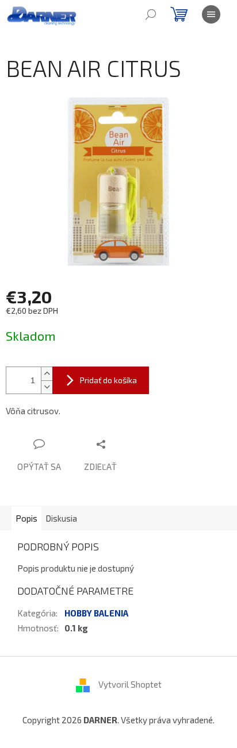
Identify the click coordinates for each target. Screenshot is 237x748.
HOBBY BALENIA (96, 613)
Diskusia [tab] (61, 518)
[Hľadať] (150, 14)
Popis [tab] (26, 518)
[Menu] (211, 14)
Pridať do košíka (108, 380)
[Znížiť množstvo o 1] (46, 387)
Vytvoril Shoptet (130, 684)
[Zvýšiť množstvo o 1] (46, 373)
